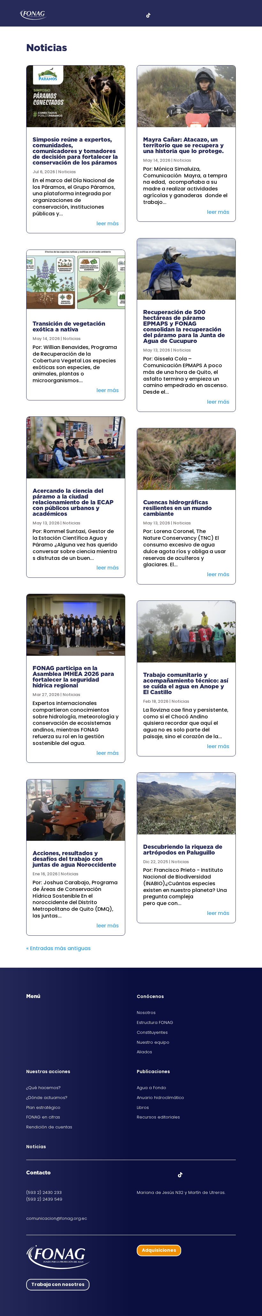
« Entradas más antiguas (58, 948)
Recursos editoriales (158, 1117)
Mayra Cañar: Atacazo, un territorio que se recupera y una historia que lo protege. (183, 145)
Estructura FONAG (155, 1022)
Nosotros (146, 1013)
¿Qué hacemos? (43, 1088)
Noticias (67, 172)
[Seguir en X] (155, 1175)
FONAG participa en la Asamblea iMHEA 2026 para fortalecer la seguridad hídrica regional (73, 677)
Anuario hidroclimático (160, 1098)
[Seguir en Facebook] (142, 1175)
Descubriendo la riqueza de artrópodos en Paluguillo (182, 849)
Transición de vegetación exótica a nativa (69, 326)
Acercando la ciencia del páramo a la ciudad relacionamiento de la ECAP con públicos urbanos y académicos (73, 502)
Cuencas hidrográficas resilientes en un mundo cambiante (177, 508)
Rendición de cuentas (49, 1127)
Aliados (144, 1052)
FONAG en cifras (43, 1117)
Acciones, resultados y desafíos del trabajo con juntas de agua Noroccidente (74, 859)
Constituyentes (152, 1032)
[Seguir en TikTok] (180, 1175)
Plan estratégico (43, 1107)
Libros (143, 1107)
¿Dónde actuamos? (46, 1098)
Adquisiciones (159, 1250)
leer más (107, 224)
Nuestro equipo (153, 1042)
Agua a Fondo (151, 1088)
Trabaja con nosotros (57, 1284)
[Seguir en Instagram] (167, 1175)
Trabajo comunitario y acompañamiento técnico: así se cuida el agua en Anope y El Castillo (185, 683)
